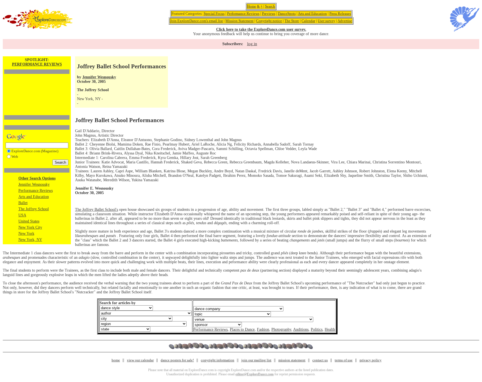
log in (252, 44)
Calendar (308, 21)
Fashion (263, 329)
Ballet (23, 203)
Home (251, 6)
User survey (326, 21)
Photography (281, 329)
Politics (316, 329)
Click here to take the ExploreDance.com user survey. (261, 29)
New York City (30, 227)
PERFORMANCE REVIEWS (37, 64)
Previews (268, 13)
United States (28, 221)
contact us (320, 360)
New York (26, 233)
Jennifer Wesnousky (34, 184)
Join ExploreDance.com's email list (196, 21)
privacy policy (371, 360)
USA (22, 215)
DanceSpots (287, 13)
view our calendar (140, 360)
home (116, 360)
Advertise (345, 21)
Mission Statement (239, 21)
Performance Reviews (243, 13)
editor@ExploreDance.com (254, 374)
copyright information (217, 360)
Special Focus (214, 13)
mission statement (291, 360)
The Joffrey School (33, 209)
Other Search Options (37, 178)
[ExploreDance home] (38, 28)
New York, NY (30, 240)
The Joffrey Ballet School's (96, 209)
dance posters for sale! (177, 360)
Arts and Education (312, 13)
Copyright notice (269, 21)
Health (330, 329)
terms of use (344, 360)
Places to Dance (242, 329)
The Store (292, 21)
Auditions (301, 329)
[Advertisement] (36, 85)
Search (270, 6)
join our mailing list (256, 360)
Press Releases (340, 13)
